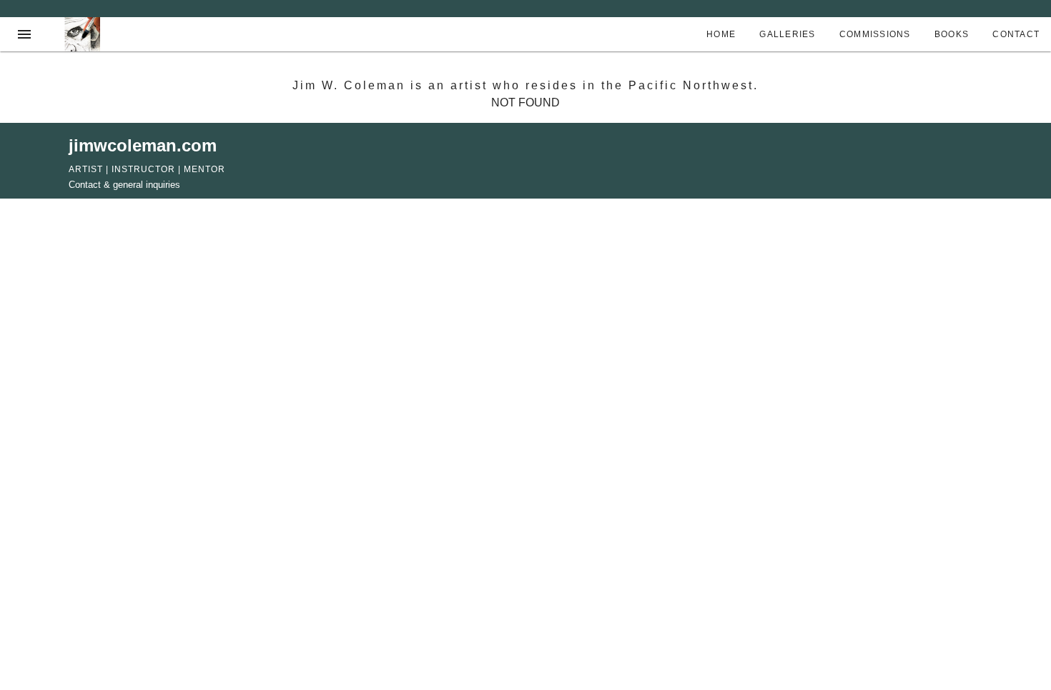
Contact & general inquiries (124, 184)
